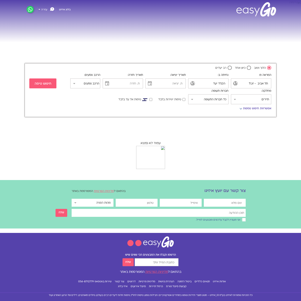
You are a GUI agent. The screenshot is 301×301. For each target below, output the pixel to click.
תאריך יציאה (178, 75)
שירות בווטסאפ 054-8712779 (94, 282)
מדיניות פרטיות (147, 282)
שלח (128, 262)
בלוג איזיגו (65, 10)
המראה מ (265, 75)
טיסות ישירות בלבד (169, 99)
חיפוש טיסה (43, 83)
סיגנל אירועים (138, 286)
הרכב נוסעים (92, 75)
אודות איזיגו (219, 282)
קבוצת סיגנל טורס (176, 286)
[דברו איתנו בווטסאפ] (30, 9)
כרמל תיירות (156, 286)
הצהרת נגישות (166, 282)
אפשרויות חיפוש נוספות (255, 109)
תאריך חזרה (135, 75)
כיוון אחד (240, 68)
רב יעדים (221, 68)
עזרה (44, 10)
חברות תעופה (220, 91)
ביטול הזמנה (184, 282)
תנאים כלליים (202, 282)
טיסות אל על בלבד (129, 99)
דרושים (131, 282)
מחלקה (266, 91)
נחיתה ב (223, 75)
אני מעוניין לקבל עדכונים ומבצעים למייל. (218, 220)
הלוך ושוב (260, 68)
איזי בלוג (123, 286)
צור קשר (119, 282)
